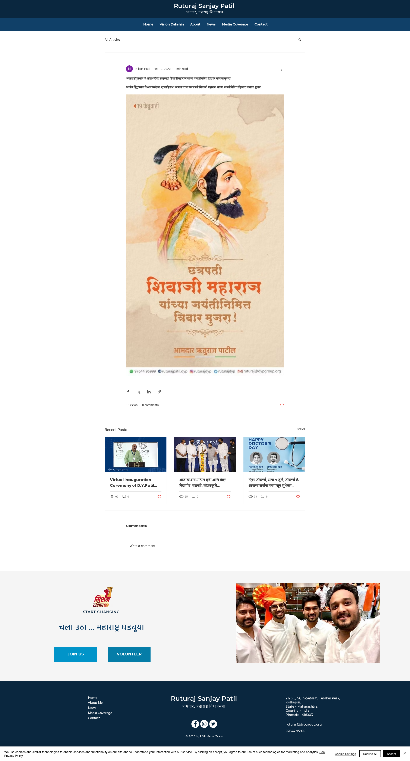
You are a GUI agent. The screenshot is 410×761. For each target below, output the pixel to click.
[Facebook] (195, 724)
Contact (94, 718)
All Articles (112, 39)
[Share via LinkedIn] (149, 392)
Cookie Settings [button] (345, 754)
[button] (300, 39)
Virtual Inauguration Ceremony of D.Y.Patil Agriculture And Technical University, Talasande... (132, 482)
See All (301, 429)
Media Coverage (100, 713)
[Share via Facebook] (128, 392)
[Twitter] (213, 724)
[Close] (404, 754)
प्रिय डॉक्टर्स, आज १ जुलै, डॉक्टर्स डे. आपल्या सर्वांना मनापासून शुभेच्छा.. (274, 482)
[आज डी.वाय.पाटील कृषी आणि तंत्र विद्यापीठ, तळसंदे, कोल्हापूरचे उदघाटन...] (205, 454)
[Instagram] (204, 724)
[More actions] (281, 68)
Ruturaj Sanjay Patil (204, 5)
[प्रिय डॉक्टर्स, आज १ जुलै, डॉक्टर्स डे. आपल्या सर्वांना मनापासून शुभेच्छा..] (274, 454)
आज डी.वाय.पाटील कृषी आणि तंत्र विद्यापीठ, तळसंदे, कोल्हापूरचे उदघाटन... (202, 482)
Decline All (370, 754)
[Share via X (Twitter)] (138, 392)
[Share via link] (159, 392)
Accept (391, 754)
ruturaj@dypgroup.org (304, 724)
